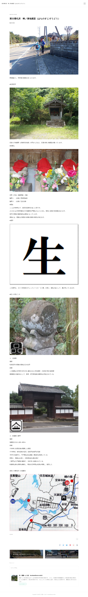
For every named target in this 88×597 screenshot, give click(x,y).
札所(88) (11, 534)
